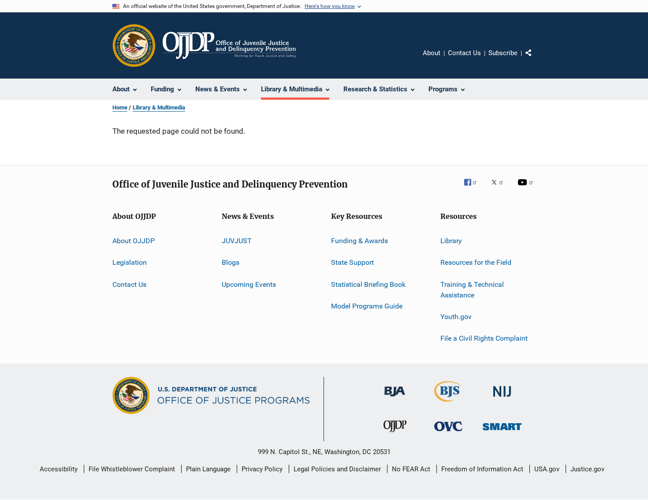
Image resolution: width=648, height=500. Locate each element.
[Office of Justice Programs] (134, 45)
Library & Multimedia (159, 107)
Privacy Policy (262, 469)
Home (119, 107)
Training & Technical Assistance (472, 289)
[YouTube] (526, 188)
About (431, 53)
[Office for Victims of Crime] (448, 432)
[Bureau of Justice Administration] (394, 398)
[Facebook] (474, 188)
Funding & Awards (359, 241)
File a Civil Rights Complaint (484, 338)
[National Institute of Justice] (502, 398)
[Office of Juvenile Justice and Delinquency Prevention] (395, 433)
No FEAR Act (411, 469)
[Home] (229, 45)
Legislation (129, 262)
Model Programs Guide (366, 306)
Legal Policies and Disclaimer (337, 469)
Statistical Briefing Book (368, 284)
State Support (352, 262)
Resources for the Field (475, 262)
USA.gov (546, 469)
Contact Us (464, 53)
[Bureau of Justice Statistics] (448, 403)
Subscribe (503, 53)
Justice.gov (587, 469)
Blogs (230, 262)
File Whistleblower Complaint (132, 469)
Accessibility (59, 469)
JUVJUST (237, 241)
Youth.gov (456, 316)
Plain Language (208, 469)
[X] (500, 188)
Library (451, 241)
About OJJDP (133, 241)
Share (536, 59)
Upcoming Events (249, 284)
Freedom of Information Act (482, 469)
